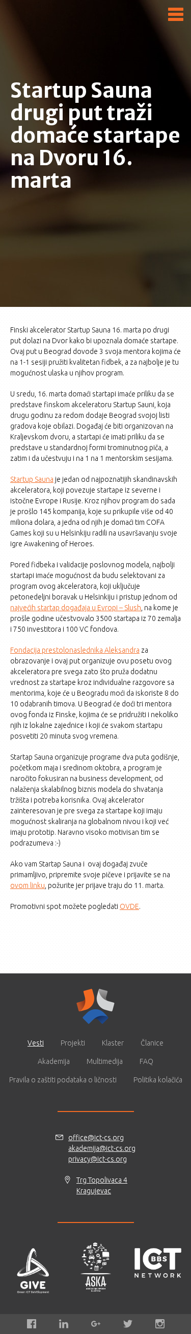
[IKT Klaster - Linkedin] (63, 1323)
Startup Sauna (31, 479)
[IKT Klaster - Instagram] (160, 1323)
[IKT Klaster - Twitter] (127, 1323)
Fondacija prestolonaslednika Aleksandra (75, 650)
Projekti (73, 1043)
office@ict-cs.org (96, 1137)
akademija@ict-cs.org (101, 1148)
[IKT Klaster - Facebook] (31, 1323)
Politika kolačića (157, 1080)
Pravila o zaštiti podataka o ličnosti (63, 1080)
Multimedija (105, 1061)
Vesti (36, 1043)
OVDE (129, 906)
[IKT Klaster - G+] (95, 1323)
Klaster (113, 1043)
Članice (152, 1043)
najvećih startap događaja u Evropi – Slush (75, 608)
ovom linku (27, 885)
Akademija (54, 1061)
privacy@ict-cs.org (97, 1159)
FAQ (146, 1061)
